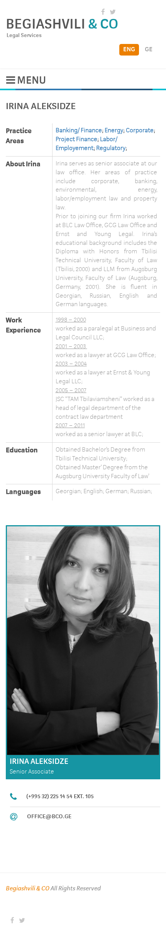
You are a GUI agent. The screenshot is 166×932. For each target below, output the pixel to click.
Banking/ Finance (79, 131)
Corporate (140, 131)
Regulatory (110, 148)
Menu (30, 81)
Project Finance (76, 140)
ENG (129, 50)
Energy (114, 131)
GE (148, 50)
